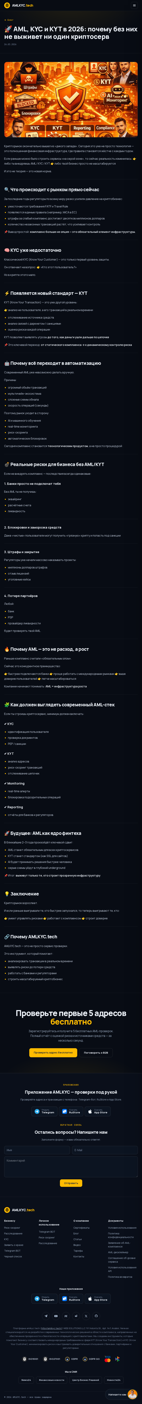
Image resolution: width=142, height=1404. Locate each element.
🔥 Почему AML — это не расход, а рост (46, 649)
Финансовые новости (51, 1380)
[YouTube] (56, 1316)
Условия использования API (122, 1269)
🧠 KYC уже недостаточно (32, 250)
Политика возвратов (120, 1276)
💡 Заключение (21, 894)
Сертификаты (81, 1227)
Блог (11, 20)
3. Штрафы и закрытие (21, 552)
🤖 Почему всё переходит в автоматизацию (52, 363)
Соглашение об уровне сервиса (122, 1259)
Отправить (71, 1183)
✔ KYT (9, 753)
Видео (77, 1245)
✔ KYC (9, 724)
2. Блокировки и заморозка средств (32, 527)
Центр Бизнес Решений (85, 1380)
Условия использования (122, 1227)
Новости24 (114, 1380)
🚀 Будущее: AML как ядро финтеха (42, 833)
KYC (6, 1239)
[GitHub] (96, 1316)
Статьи (77, 1239)
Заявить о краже (13, 1245)
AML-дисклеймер (118, 1252)
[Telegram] (46, 1316)
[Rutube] (66, 1316)
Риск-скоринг (12, 1227)
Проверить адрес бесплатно (53, 1052)
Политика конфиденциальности (121, 1235)
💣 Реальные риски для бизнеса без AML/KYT (54, 464)
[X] (86, 1316)
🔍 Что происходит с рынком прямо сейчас (51, 189)
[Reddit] (76, 1316)
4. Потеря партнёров (21, 596)
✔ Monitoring (14, 783)
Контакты (78, 1256)
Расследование (13, 1233)
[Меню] (134, 5)
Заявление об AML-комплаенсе (119, 1244)
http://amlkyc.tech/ (51, 1328)
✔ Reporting (13, 807)
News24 (26, 1380)
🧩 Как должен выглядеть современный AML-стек (59, 704)
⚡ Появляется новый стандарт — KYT (45, 293)
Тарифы (78, 1250)
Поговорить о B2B (96, 1052)
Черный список (13, 1256)
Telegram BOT (12, 1250)
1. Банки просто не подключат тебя (32, 484)
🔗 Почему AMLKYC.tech (30, 936)
